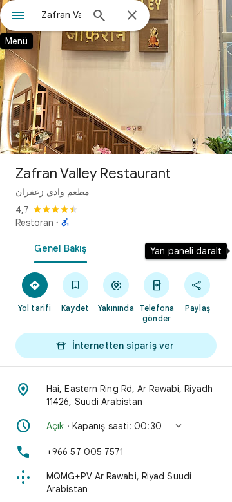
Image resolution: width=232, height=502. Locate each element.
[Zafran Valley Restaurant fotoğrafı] (116, 77)
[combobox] (61, 15)
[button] (116, 426)
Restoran (34, 222)
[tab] (58, 247)
